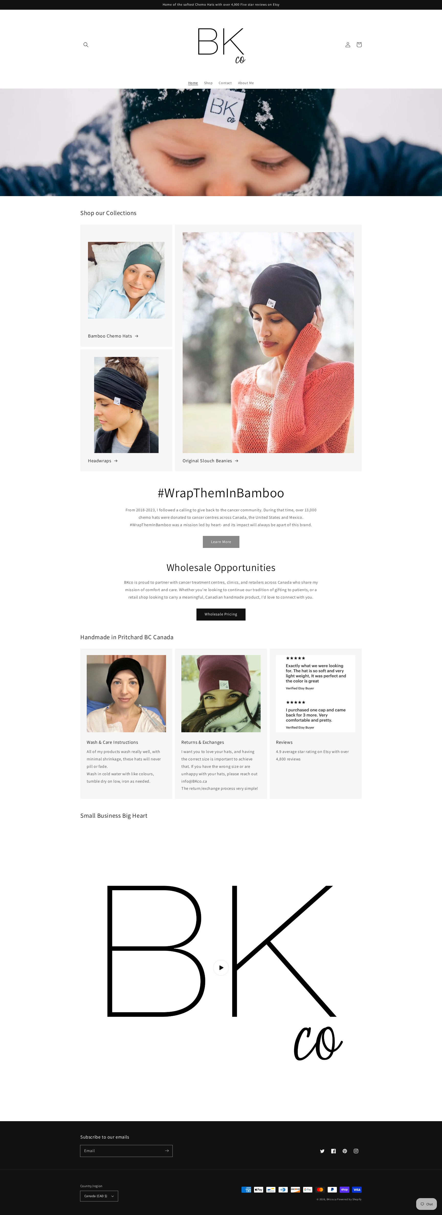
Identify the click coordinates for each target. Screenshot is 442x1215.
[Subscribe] (166, 1150)
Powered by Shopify (349, 1199)
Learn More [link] (221, 541)
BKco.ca (332, 1199)
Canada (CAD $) (95, 1196)
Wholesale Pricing (221, 614)
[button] (86, 44)
